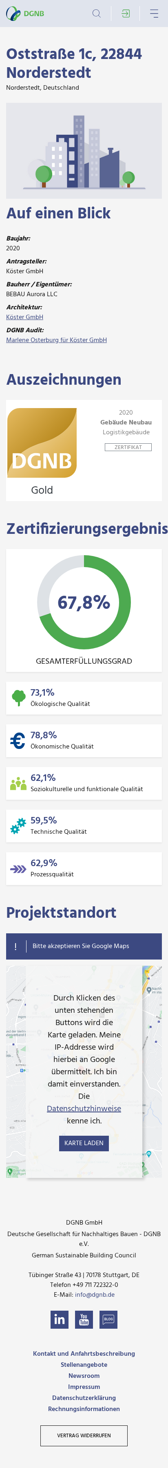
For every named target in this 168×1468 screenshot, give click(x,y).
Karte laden (84, 1143)
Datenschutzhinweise (84, 1109)
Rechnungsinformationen (84, 1409)
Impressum (84, 1387)
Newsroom (84, 1376)
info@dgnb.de (95, 1295)
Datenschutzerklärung (84, 1398)
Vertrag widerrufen (84, 1436)
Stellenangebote (84, 1365)
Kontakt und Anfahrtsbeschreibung (84, 1354)
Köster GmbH (24, 317)
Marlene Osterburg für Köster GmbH (56, 340)
